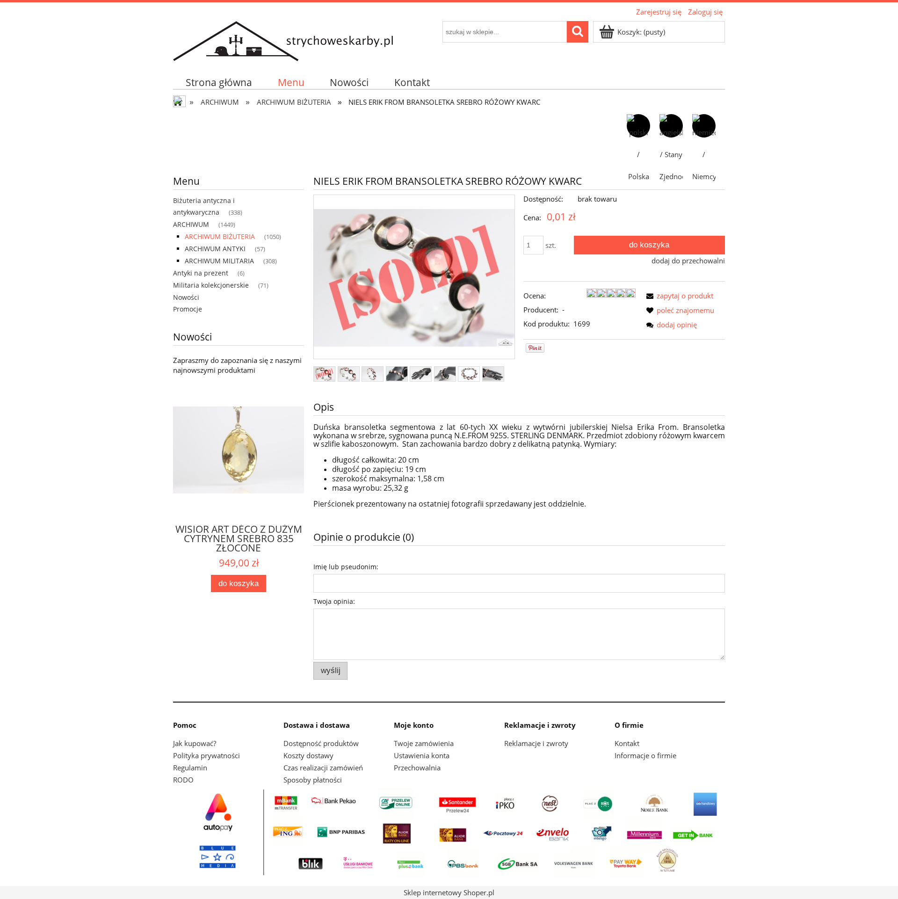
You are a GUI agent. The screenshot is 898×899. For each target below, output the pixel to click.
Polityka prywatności (206, 755)
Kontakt (627, 743)
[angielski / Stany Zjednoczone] (671, 126)
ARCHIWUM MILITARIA (219, 260)
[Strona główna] (283, 39)
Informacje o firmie (645, 755)
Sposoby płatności (312, 779)
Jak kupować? (194, 743)
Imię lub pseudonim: (345, 566)
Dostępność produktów (321, 743)
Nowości (186, 297)
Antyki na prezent (200, 272)
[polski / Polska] (638, 126)
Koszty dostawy (308, 755)
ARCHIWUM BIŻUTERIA (220, 236)
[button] (678, 295)
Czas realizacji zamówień (323, 767)
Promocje (187, 308)
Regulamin (190, 767)
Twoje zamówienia (424, 743)
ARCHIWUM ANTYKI (215, 248)
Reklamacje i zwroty (536, 743)
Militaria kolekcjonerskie (211, 285)
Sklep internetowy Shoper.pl (449, 892)
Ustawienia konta (421, 755)
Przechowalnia (417, 767)
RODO (183, 779)
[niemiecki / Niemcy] (704, 126)
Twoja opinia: (334, 601)
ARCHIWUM (191, 224)
